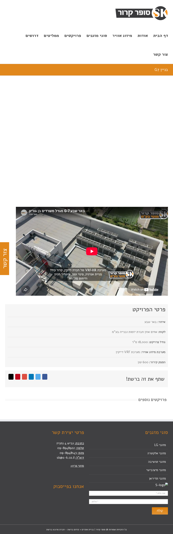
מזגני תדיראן (157, 478)
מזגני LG (160, 445)
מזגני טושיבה (157, 462)
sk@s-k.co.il (66, 457)
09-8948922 (66, 448)
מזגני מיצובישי (156, 470)
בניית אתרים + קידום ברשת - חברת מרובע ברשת (70, 529)
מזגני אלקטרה (156, 453)
